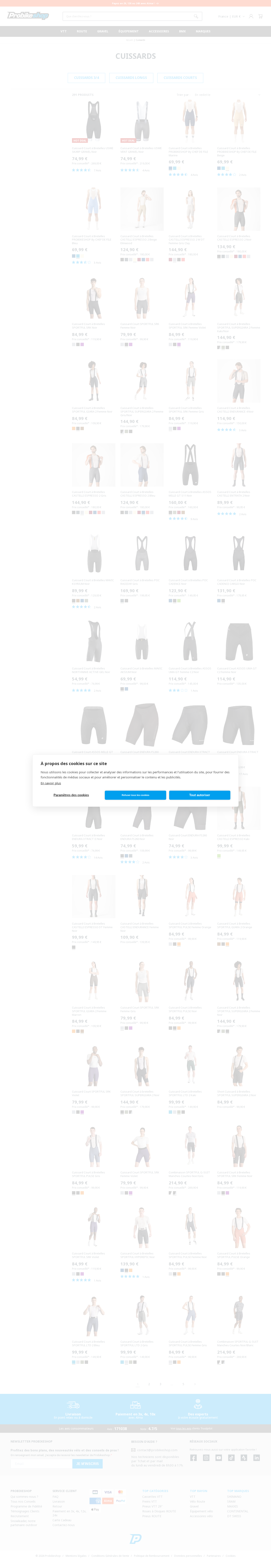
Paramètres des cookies (71, 795)
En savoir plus (51, 783)
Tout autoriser (199, 795)
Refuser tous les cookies (135, 795)
